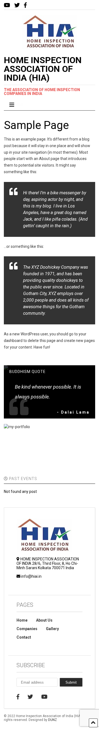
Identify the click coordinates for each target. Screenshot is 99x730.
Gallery (52, 629)
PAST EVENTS (22, 478)
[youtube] (7, 5)
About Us (44, 620)
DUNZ (52, 720)
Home (22, 620)
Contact (23, 637)
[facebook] (25, 5)
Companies (26, 629)
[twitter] (17, 5)
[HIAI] (49, 46)
